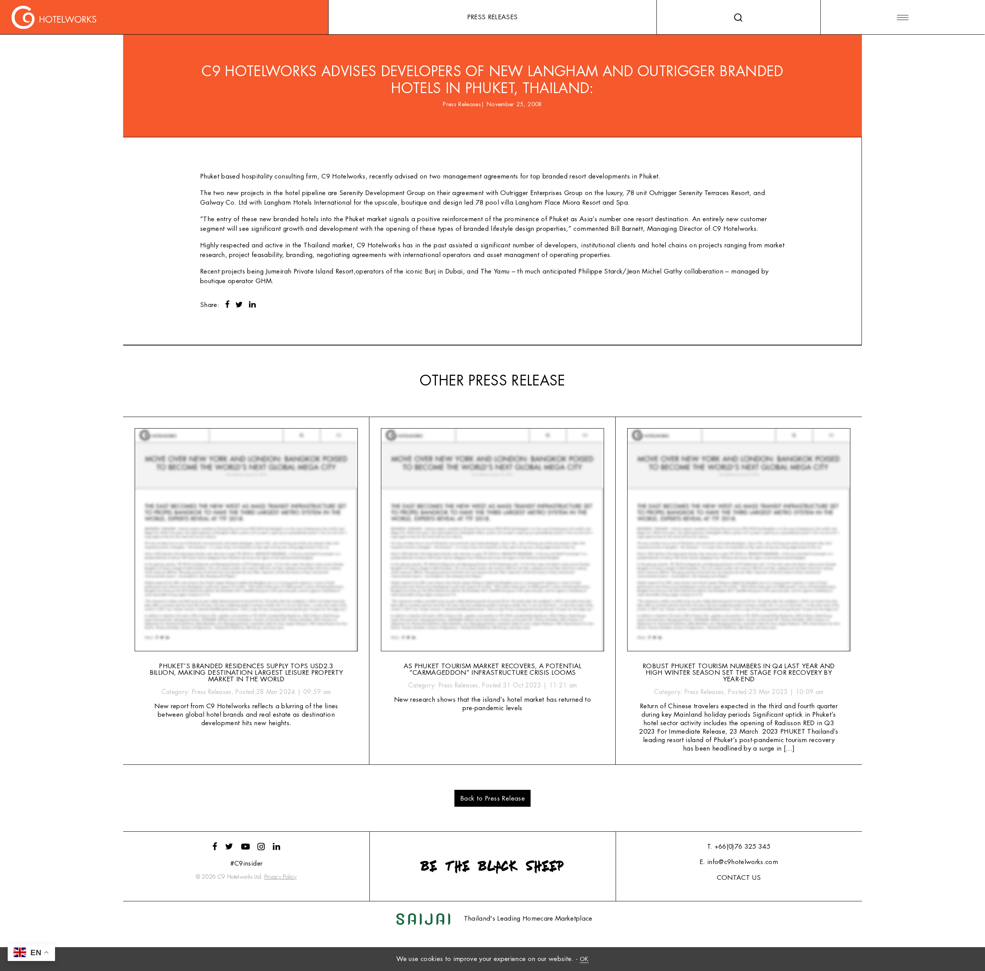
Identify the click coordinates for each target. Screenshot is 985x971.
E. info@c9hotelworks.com (739, 862)
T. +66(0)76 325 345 (738, 846)
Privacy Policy (280, 877)
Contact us (739, 877)
